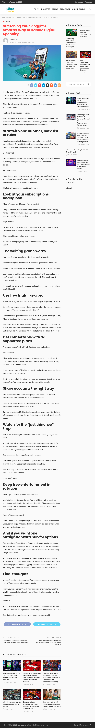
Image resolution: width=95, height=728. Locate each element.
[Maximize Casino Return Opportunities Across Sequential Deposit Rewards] (12, 665)
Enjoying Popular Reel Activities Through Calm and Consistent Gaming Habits (83, 137)
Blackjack (65, 9)
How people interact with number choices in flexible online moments (15, 641)
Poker (37, 9)
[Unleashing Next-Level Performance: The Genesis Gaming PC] (71, 32)
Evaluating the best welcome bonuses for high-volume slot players (83, 164)
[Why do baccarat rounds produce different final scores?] (12, 694)
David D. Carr (14, 39)
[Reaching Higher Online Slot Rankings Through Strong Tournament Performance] (71, 117)
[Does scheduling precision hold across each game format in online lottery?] (32, 694)
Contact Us (79, 2)
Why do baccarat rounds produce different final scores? (12, 704)
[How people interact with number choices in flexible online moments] (52, 694)
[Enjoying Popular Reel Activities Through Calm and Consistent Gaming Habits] (71, 135)
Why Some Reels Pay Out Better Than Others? (77, 151)
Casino (55, 9)
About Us (88, 2)
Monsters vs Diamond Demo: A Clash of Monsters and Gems (71, 64)
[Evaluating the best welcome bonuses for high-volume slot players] (71, 162)
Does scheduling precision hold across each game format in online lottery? (48, 642)
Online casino (78, 9)
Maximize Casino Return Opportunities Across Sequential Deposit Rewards (11, 676)
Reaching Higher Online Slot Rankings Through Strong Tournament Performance (83, 120)
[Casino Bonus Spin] (10, 9)
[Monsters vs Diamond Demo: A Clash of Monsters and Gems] (71, 54)
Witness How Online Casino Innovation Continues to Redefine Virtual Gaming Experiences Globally (51, 677)
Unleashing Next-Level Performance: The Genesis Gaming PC (71, 43)
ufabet (69, 188)
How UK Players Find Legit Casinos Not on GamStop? (85, 33)
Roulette (45, 9)
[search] (90, 9)
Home (4, 17)
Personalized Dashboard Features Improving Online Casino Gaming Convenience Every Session (32, 677)
